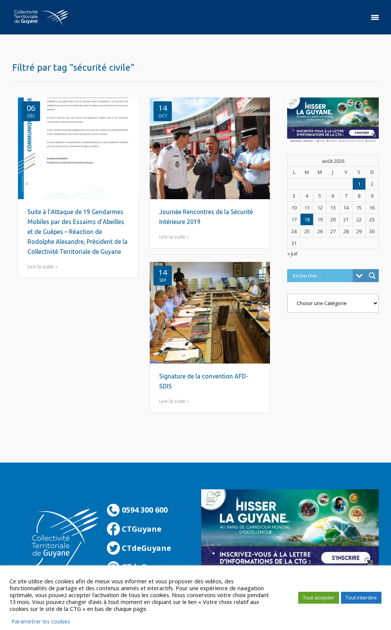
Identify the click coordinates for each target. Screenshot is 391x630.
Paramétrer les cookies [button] (40, 621)
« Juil (292, 253)
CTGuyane (141, 529)
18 (307, 219)
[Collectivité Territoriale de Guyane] (40, 17)
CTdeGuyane (145, 548)
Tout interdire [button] (361, 597)
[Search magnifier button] (372, 275)
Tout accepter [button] (318, 597)
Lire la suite (40, 266)
